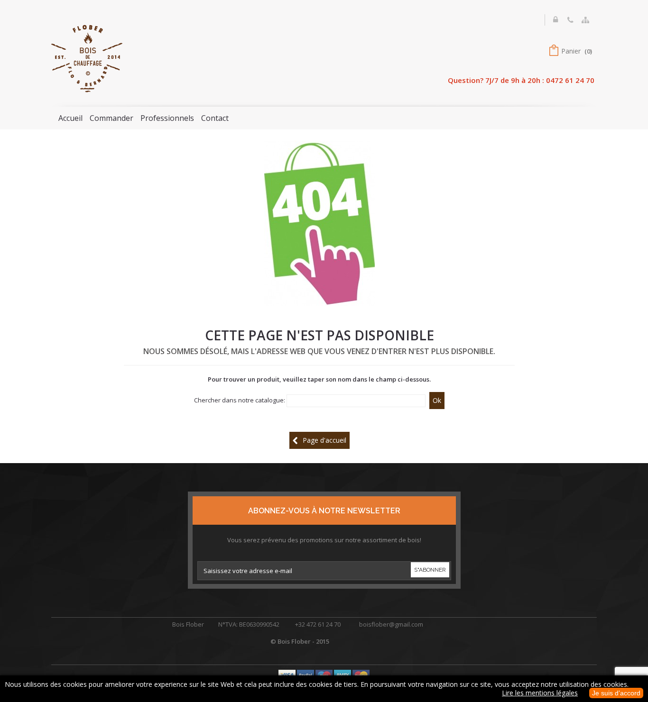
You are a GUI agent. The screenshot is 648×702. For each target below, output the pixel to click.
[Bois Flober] (86, 58)
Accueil (70, 118)
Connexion (556, 24)
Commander (111, 118)
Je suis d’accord (616, 693)
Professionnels (167, 118)
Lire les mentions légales (540, 692)
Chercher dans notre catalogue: (239, 400)
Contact (215, 118)
